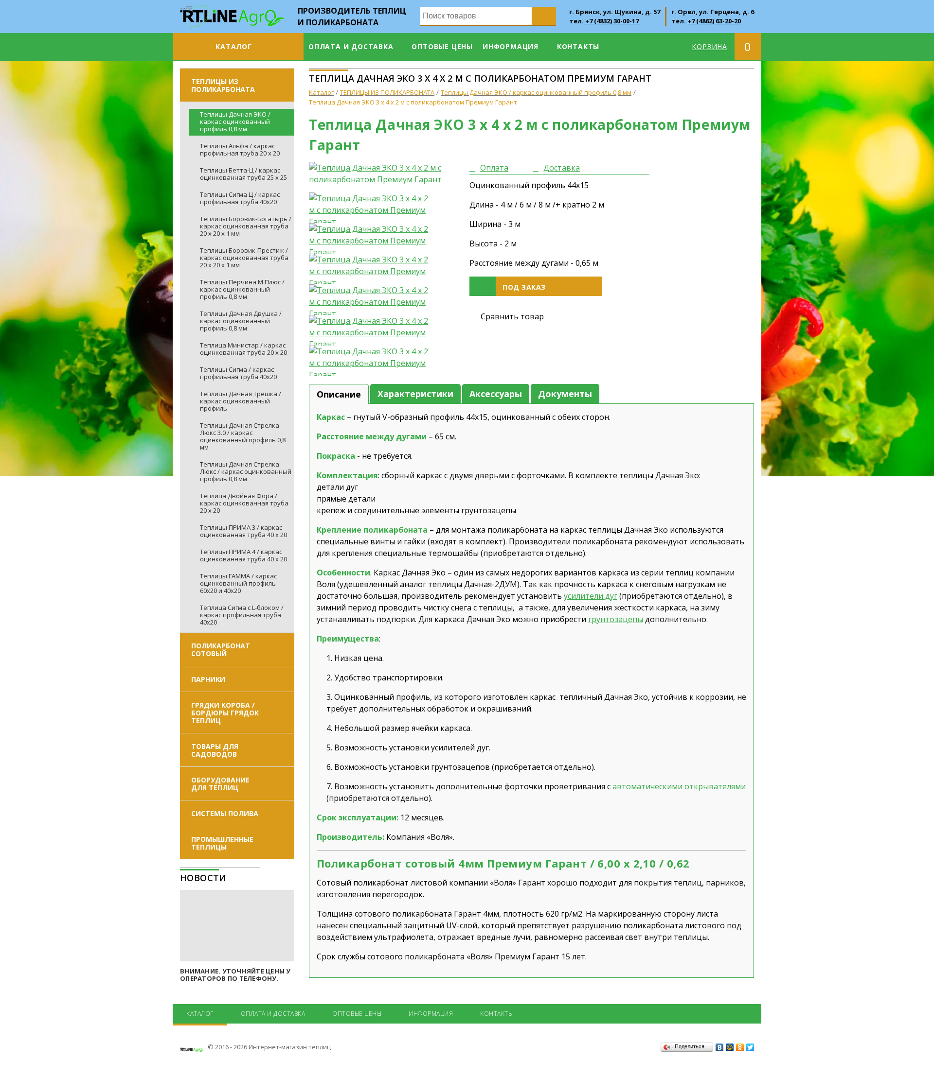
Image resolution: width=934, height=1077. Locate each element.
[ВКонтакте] (720, 1047)
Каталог (234, 46)
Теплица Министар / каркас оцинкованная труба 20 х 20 (243, 349)
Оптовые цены (442, 46)
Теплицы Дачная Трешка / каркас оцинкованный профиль (240, 401)
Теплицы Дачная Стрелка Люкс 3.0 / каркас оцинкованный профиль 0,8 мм (243, 436)
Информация (511, 46)
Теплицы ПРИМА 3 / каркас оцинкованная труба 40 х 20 (243, 531)
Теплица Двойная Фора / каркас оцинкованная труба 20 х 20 (244, 503)
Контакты (578, 46)
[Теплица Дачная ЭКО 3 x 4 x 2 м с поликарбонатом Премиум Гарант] (382, 173)
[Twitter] (750, 1047)
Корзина (709, 46)
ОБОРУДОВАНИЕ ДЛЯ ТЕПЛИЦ (220, 783)
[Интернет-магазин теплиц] (232, 11)
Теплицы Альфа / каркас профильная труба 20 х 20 (240, 149)
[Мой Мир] (730, 1047)
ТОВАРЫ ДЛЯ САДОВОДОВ (214, 750)
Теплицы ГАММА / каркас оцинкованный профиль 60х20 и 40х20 (238, 583)
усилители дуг (590, 596)
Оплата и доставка (351, 46)
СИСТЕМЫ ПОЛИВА (224, 813)
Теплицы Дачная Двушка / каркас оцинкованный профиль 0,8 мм (241, 320)
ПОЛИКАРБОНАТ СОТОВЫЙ (220, 649)
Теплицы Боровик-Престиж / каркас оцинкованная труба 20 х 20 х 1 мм (244, 257)
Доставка (561, 167)
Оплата (494, 167)
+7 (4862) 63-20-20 (714, 21)
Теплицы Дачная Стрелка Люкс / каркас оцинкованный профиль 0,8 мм (245, 471)
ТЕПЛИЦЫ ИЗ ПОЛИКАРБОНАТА (223, 85)
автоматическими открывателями (679, 786)
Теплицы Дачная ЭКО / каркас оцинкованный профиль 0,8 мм (235, 121)
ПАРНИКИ (208, 679)
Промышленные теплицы (222, 842)
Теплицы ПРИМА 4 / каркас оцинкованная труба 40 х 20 (243, 555)
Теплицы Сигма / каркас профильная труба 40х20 (238, 373)
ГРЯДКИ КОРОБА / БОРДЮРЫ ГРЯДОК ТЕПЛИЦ (225, 712)
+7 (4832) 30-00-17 (612, 21)
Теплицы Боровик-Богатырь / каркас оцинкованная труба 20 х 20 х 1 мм (245, 226)
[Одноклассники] (740, 1047)
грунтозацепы (615, 619)
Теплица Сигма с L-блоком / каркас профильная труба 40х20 (242, 614)
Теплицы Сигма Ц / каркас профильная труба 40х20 (240, 198)
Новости (203, 878)
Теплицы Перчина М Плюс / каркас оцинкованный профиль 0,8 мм (242, 289)
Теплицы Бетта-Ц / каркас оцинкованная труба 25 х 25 (243, 174)
